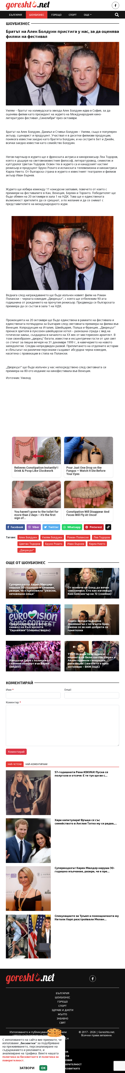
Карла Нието (97, 544)
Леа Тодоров (102, 537)
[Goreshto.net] (30, 978)
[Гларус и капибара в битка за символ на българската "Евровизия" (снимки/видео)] (33, 619)
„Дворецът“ (26, 550)
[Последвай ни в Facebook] (115, 5)
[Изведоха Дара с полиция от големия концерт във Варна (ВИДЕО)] (33, 656)
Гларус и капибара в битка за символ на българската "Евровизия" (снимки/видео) (30, 627)
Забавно (62, 1018)
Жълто (62, 1014)
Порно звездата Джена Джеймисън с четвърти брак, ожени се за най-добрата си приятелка (89, 625)
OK (43, 1068)
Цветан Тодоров (29, 544)
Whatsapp (74, 527)
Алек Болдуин (28, 537)
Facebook (17, 527)
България (15, 14)
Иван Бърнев (75, 544)
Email (67, 689)
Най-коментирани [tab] (36, 764)
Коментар (13, 702)
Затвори (27, 1068)
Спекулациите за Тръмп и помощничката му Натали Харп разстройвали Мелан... (87, 917)
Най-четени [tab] (15, 764)
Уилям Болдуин (52, 537)
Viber (35, 527)
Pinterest (96, 527)
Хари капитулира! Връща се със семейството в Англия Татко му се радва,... (86, 821)
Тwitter (53, 527)
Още (87, 14)
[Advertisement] (33, 405)
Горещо (56, 14)
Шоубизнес (36, 14)
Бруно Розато (53, 544)
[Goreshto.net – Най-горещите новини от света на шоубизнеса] (28, 5)
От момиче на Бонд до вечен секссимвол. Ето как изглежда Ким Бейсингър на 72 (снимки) (90, 590)
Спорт (73, 14)
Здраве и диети (62, 1009)
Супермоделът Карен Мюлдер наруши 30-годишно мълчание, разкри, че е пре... (85, 869)
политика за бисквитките (20, 1057)
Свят (62, 1022)
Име (10, 689)
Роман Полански (78, 537)
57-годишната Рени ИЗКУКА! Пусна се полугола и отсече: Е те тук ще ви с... (81, 773)
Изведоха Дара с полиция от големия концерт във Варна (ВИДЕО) (29, 663)
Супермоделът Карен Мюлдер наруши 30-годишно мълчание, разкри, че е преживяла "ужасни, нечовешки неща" (32, 589)
